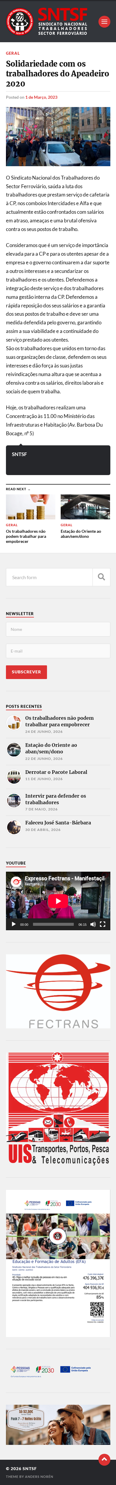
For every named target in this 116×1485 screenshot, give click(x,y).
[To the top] (104, 1460)
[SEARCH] (101, 577)
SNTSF (19, 454)
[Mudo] (93, 924)
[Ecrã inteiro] (103, 924)
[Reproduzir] (14, 924)
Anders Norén (39, 1476)
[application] (58, 901)
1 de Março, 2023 (41, 97)
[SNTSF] (58, 22)
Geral (13, 53)
